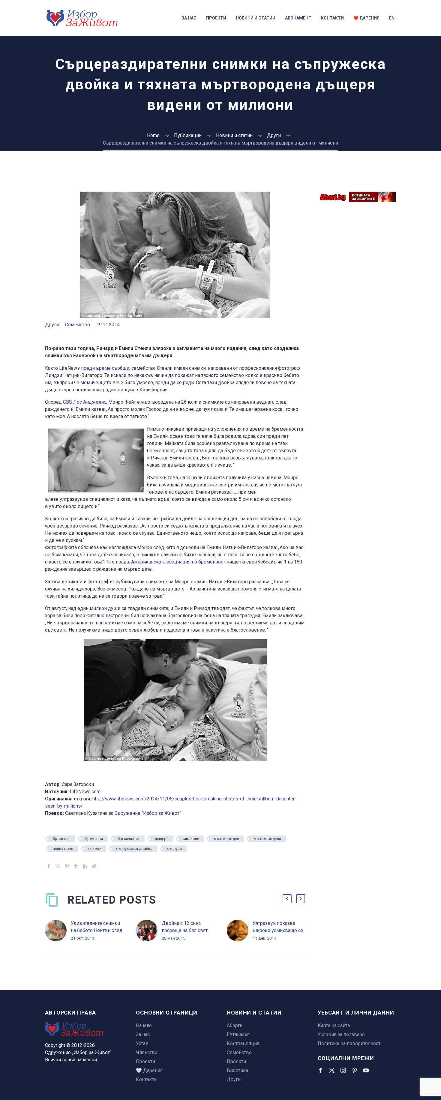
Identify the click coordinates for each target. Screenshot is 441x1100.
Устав (142, 1043)
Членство (147, 1052)
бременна (61, 838)
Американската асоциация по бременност (178, 562)
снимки (94, 848)
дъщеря (161, 838)
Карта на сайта (334, 1025)
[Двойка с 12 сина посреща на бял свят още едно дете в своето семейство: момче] (149, 931)
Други (52, 324)
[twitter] (331, 1070)
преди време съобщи (105, 368)
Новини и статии (255, 18)
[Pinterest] (66, 866)
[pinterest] (354, 1070)
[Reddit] (94, 866)
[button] (287, 898)
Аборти (234, 1025)
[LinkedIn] (84, 866)
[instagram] (343, 1070)
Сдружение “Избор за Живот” (148, 813)
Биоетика (237, 1070)
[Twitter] (58, 866)
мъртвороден (226, 838)
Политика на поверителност (349, 1043)
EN (391, 18)
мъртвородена (267, 838)
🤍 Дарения (149, 1070)
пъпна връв (63, 848)
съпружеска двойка (134, 848)
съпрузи (174, 848)
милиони (191, 838)
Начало (144, 1025)
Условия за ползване (341, 1034)
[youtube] (366, 1070)
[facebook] (320, 1070)
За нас (189, 18)
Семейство (77, 324)
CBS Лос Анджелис (84, 402)
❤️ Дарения (366, 18)
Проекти (216, 18)
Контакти (332, 18)
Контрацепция (243, 1043)
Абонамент (298, 18)
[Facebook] (48, 866)
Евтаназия (238, 1034)
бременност (129, 838)
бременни (94, 838)
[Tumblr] (76, 866)
